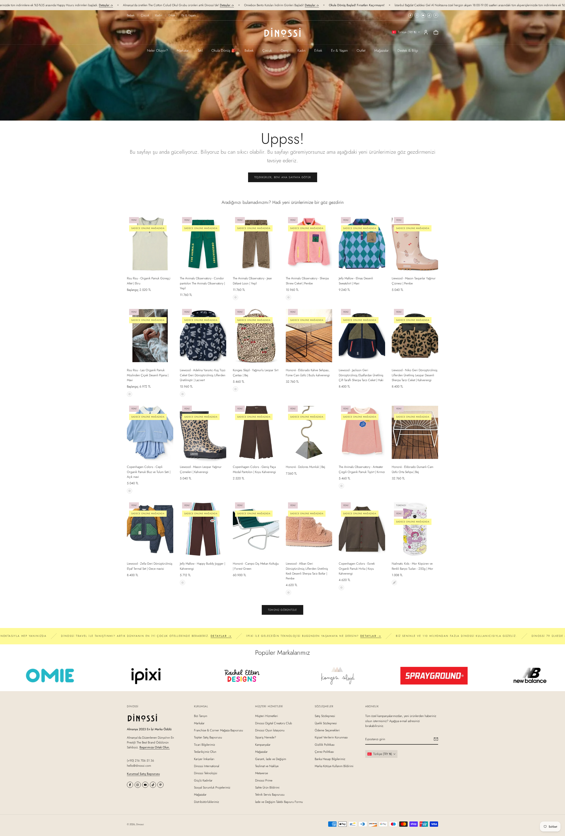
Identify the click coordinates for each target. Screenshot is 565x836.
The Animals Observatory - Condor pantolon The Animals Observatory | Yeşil (202, 283)
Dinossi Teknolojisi (205, 773)
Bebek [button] (249, 50)
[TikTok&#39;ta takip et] (429, 15)
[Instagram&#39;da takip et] (416, 15)
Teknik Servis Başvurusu (269, 794)
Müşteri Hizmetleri (266, 716)
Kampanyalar (263, 744)
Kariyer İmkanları (204, 759)
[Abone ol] (436, 739)
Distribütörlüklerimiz (206, 802)
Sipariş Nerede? (265, 737)
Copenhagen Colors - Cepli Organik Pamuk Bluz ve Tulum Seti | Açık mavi (148, 472)
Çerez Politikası (324, 751)
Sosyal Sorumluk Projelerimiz (212, 787)
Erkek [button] (318, 50)
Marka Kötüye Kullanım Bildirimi (334, 766)
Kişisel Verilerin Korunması (331, 737)
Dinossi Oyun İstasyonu (269, 730)
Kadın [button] (301, 50)
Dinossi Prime (263, 780)
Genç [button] (285, 50)
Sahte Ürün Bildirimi (267, 787)
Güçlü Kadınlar (203, 780)
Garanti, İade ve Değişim (270, 759)
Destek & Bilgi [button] (407, 50)
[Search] (129, 32)
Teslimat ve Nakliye (267, 766)
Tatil (200, 50)
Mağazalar (381, 50)
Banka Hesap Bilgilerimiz (330, 759)
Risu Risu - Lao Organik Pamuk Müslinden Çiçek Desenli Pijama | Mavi (147, 375)
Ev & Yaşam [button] (339, 50)
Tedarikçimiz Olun (205, 751)
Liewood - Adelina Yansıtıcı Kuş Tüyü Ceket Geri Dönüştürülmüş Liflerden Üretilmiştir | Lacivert (202, 375)
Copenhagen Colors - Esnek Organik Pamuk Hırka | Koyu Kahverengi (357, 568)
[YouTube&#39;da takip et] (423, 15)
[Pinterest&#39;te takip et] (435, 15)
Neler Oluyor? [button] (157, 50)
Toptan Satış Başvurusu (208, 737)
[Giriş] (426, 32)
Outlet (361, 50)
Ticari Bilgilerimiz (204, 744)
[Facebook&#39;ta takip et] (410, 15)
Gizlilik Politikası (325, 744)
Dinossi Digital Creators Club (273, 723)
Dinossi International (206, 766)
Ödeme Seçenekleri (327, 730)
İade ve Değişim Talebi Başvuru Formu (279, 802)
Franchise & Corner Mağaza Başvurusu (218, 730)
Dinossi (140, 824)
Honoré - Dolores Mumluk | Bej (305, 467)
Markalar (183, 50)
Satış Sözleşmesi (325, 716)
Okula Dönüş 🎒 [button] (223, 50)
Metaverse (261, 773)
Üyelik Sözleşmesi (326, 723)
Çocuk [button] (267, 50)
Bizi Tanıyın (200, 716)
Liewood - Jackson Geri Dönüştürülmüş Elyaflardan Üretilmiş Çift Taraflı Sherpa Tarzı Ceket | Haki (361, 375)
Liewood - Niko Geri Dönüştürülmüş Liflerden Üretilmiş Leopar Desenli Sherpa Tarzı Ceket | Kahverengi (414, 375)
